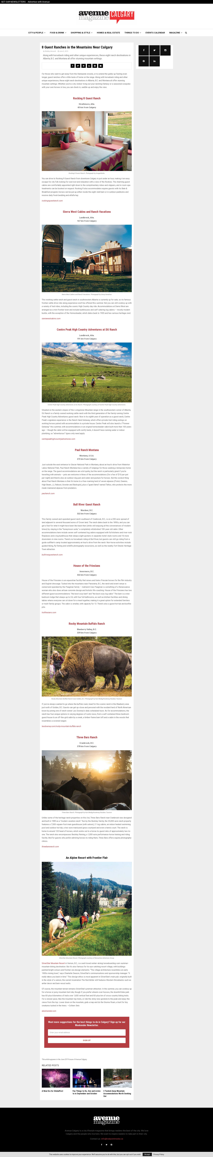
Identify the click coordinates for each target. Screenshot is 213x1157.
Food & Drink (57, 32)
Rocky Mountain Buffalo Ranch (87, 623)
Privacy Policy (158, 1154)
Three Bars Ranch (86, 737)
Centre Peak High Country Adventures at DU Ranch (87, 329)
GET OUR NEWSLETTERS (13, 1)
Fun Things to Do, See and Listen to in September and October (86, 1092)
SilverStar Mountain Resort (53, 963)
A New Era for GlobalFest (52, 1091)
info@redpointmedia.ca (112, 1139)
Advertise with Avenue (39, 1)
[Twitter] (106, 1144)
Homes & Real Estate (108, 32)
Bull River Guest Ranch (86, 504)
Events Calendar (155, 32)
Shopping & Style (80, 32)
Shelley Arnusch (50, 51)
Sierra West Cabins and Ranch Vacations (87, 211)
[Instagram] (111, 1144)
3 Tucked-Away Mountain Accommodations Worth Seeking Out (117, 1093)
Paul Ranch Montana (87, 450)
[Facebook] (101, 1144)
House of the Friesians (86, 565)
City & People (35, 32)
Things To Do (131, 32)
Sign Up (87, 1040)
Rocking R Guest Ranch (86, 98)
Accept (147, 1154)
